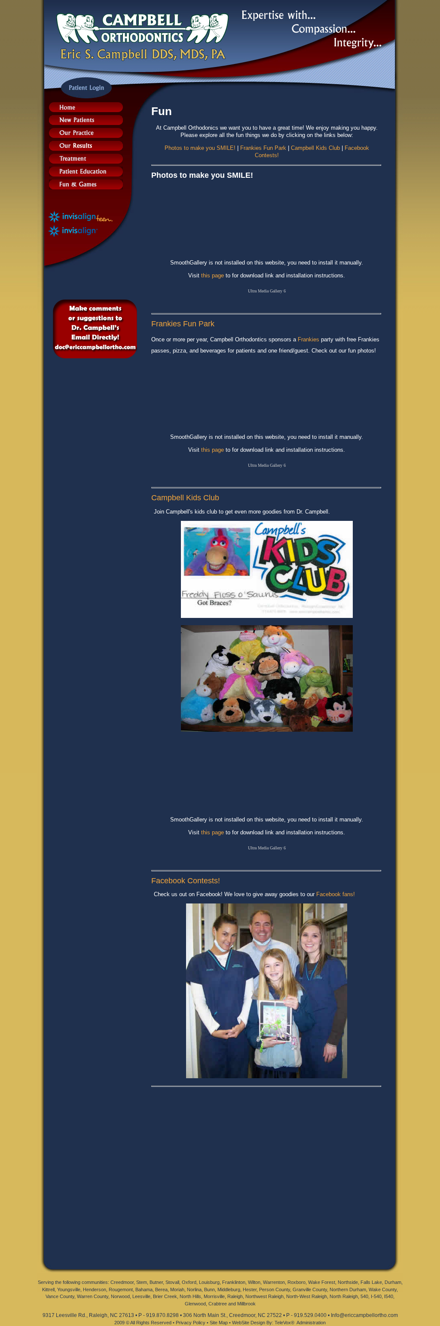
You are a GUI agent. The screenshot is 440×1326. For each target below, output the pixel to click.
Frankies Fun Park (263, 148)
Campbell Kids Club (315, 148)
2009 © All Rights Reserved (142, 1322)
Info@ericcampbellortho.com (364, 1315)
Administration (311, 1322)
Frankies (308, 339)
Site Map (219, 1322)
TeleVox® (284, 1322)
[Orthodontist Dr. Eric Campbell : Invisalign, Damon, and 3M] (86, 109)
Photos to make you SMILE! (200, 148)
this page (212, 275)
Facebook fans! (335, 894)
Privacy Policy (190, 1322)
